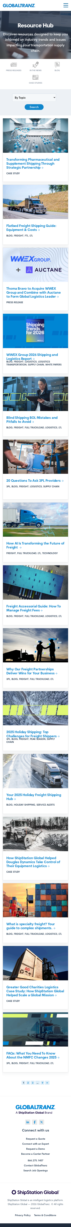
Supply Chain (36, 364)
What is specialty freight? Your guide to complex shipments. (30, 926)
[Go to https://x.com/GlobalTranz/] (41, 1122)
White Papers (53, 364)
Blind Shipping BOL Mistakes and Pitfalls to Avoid (32, 420)
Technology (50, 553)
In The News (36, 70)
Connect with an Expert (35, 1144)
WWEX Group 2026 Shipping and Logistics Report (32, 357)
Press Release (14, 302)
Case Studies (35, 83)
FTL (26, 235)
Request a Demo (35, 1149)
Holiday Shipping (24, 804)
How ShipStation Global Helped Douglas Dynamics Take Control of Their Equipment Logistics (33, 862)
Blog (57, 70)
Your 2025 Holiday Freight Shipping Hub (33, 797)
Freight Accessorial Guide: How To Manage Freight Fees (33, 608)
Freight (18, 235)
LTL (31, 235)
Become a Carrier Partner (35, 1154)
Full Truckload (34, 427)
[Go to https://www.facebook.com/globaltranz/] (34, 1122)
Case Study (13, 173)
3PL (8, 486)
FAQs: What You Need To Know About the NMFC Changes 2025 (31, 1055)
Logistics (31, 361)
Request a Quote (35, 1139)
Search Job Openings (35, 1170)
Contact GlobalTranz (35, 1165)
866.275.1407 (35, 1160)
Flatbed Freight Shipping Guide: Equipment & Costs (31, 228)
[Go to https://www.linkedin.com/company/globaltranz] (27, 1122)
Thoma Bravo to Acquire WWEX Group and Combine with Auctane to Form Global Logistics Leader (33, 292)
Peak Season (37, 738)
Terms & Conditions (45, 1215)
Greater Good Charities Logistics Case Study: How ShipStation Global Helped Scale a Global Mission (35, 991)
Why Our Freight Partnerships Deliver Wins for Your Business (30, 671)
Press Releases (13, 70)
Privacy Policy (23, 1215)
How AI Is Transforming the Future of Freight (35, 545)
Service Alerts (46, 804)
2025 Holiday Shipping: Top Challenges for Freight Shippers (31, 734)
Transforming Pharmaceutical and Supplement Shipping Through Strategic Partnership (32, 163)
